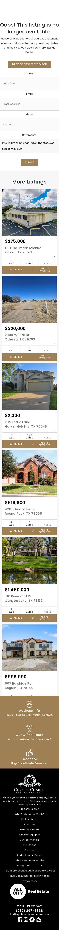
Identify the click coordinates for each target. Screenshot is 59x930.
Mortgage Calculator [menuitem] (29, 865)
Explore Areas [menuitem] (29, 819)
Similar (17, 269)
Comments (29, 135)
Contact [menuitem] (30, 850)
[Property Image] (29, 212)
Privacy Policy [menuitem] (29, 881)
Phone (29, 114)
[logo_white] (14, 7)
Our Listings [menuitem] (29, 845)
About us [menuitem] (29, 824)
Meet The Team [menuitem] (29, 829)
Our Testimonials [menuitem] (29, 839)
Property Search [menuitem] (29, 808)
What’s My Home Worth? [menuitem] (29, 814)
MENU (49, 7)
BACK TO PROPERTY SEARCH (29, 64)
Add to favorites (44, 269)
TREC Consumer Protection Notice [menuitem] (29, 875)
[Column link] (29, 708)
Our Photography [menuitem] (29, 834)
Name (29, 73)
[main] (29, 369)
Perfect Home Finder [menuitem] (29, 855)
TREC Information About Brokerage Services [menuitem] (29, 870)
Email (29, 94)
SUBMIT (29, 162)
